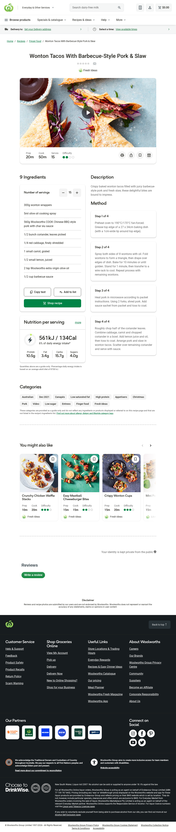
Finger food (35, 41)
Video (36, 403)
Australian (27, 397)
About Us (134, 701)
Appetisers (121, 397)
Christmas (138, 397)
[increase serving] (77, 193)
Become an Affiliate (141, 687)
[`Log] (150, 7)
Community (136, 673)
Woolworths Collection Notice (154, 825)
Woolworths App (98, 701)
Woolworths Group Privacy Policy (83, 825)
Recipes (21, 41)
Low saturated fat (80, 397)
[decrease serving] (63, 193)
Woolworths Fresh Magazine (105, 694)
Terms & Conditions (81, 828)
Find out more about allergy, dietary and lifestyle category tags (85, 413)
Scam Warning (14, 683)
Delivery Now (55, 673)
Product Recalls (15, 669)
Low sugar (50, 403)
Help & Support (15, 648)
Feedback (11, 655)
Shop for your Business (61, 687)
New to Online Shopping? (62, 680)
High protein (102, 397)
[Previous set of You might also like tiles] (142, 445)
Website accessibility (109, 768)
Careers (133, 648)
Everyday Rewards (99, 660)
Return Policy (13, 676)
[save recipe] (140, 155)
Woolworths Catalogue (102, 673)
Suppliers (135, 680)
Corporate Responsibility (144, 694)
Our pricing (94, 680)
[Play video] (88, 112)
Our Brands (136, 655)
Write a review (34, 575)
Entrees (66, 403)
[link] (88, 63)
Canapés (60, 397)
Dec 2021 (44, 397)
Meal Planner (96, 687)
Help (104, 20)
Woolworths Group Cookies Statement (120, 825)
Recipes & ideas (81, 20)
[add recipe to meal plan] (149, 155)
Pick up (51, 660)
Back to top (158, 624)
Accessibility (98, 828)
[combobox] (97, 7)
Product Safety (15, 662)
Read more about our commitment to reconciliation (38, 770)
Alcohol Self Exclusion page (68, 815)
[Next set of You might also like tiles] (150, 445)
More (119, 20)
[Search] (119, 7)
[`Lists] (140, 7)
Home (10, 41)
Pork (24, 403)
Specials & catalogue (50, 20)
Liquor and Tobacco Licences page (79, 806)
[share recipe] (131, 155)
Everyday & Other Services (36, 7)
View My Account (57, 653)
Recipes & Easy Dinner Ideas (105, 666)
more (78, 322)
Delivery (51, 666)
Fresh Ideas (90, 70)
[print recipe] (122, 155)
